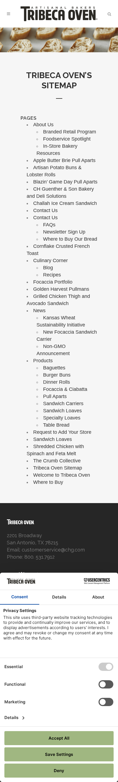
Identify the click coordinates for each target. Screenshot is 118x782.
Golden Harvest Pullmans (61, 289)
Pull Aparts (55, 396)
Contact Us (45, 210)
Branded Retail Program (69, 132)
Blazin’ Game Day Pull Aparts (65, 182)
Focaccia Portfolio (52, 282)
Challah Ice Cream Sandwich (65, 203)
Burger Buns (57, 375)
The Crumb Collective (57, 460)
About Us (43, 124)
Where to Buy (48, 482)
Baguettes (54, 368)
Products (43, 360)
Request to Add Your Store (62, 432)
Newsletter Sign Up (64, 232)
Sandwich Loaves (62, 410)
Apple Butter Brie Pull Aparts (64, 160)
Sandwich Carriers (63, 403)
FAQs (49, 224)
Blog (48, 267)
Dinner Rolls (56, 382)
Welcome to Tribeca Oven (61, 475)
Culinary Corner (50, 260)
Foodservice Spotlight (67, 139)
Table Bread (56, 425)
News (39, 310)
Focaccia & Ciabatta (65, 389)
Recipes (52, 275)
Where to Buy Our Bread (70, 239)
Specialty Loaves (61, 418)
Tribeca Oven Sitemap (57, 468)
